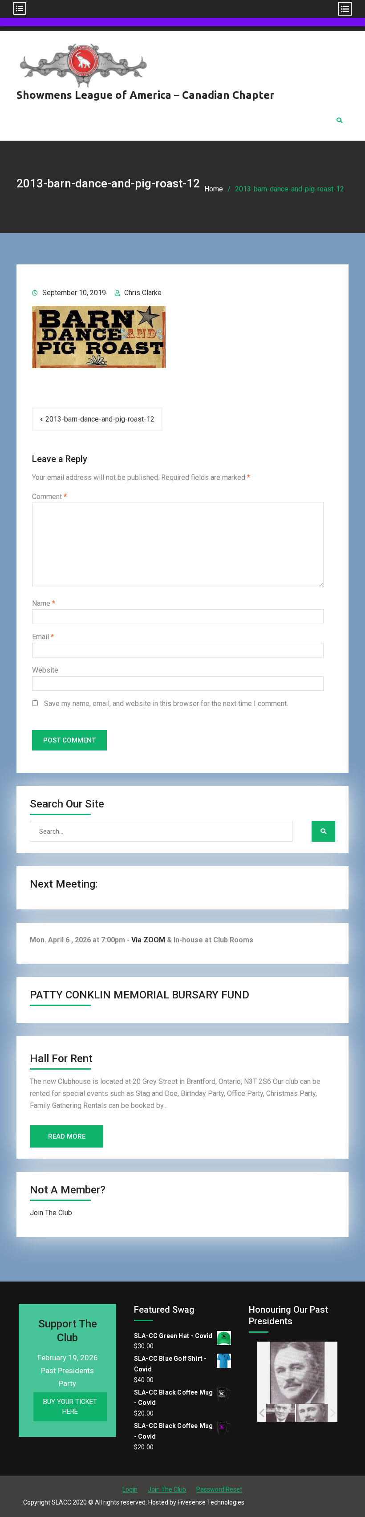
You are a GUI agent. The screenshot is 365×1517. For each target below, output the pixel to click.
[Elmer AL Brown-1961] (279, 1413)
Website (45, 670)
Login (130, 1489)
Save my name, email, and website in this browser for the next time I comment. (166, 703)
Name (43, 603)
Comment (49, 496)
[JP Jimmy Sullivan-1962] (312, 1413)
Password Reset (219, 1489)
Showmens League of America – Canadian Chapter (145, 95)
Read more (66, 1136)
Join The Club (51, 1213)
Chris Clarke (143, 292)
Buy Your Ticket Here (70, 1407)
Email (43, 637)
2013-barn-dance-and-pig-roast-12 (99, 419)
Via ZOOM (148, 940)
